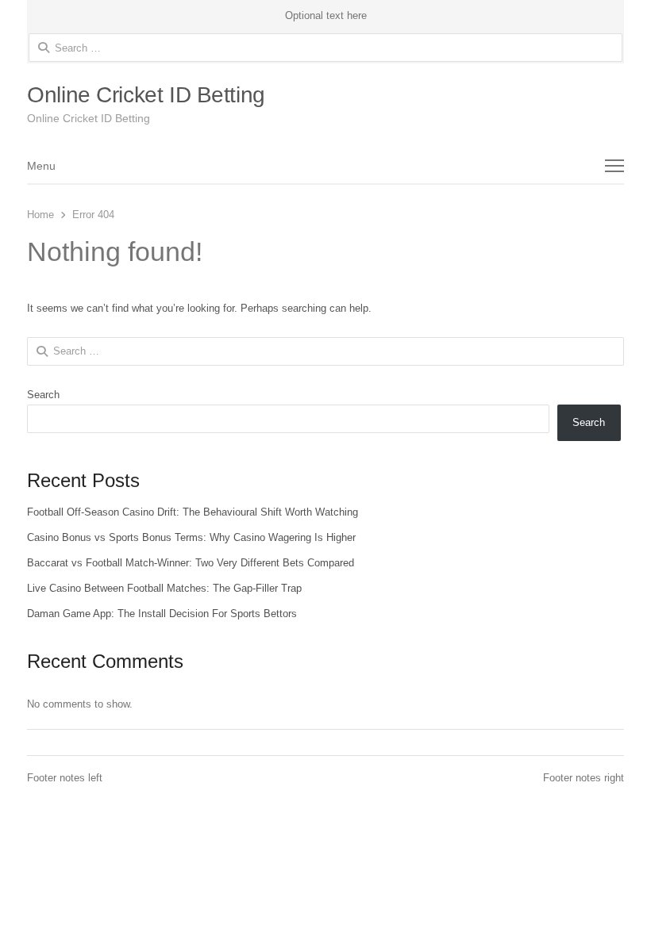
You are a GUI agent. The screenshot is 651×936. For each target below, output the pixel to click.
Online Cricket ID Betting (146, 94)
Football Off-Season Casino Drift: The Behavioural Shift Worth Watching (192, 512)
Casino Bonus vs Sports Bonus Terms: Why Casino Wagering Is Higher (191, 537)
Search (43, 395)
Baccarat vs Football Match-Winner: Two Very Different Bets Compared (190, 563)
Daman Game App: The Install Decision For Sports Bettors (162, 614)
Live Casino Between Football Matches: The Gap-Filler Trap (164, 588)
